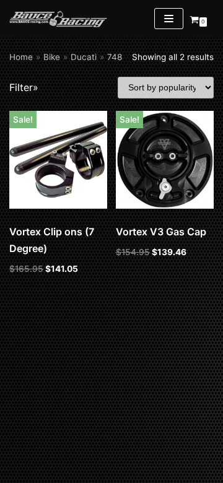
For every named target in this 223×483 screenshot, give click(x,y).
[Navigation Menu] (168, 18)
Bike (51, 57)
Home (21, 57)
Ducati (84, 57)
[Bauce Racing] (58, 19)
